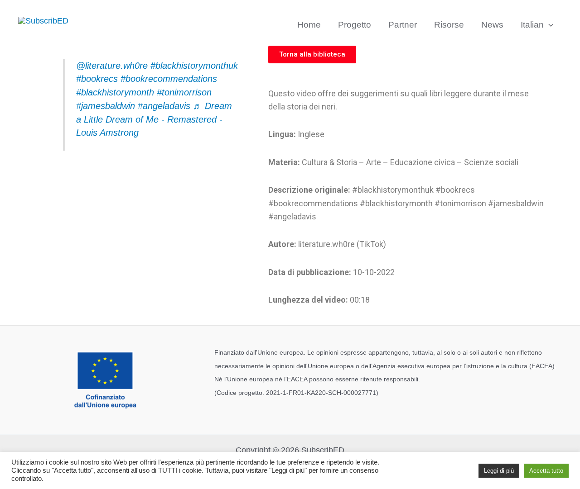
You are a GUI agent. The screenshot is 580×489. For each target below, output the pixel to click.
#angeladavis (164, 106)
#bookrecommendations (169, 79)
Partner (402, 24)
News (492, 24)
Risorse (449, 24)
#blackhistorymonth (115, 92)
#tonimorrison (184, 92)
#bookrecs (97, 79)
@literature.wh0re (112, 66)
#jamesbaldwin (105, 106)
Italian (532, 24)
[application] (548, 25)
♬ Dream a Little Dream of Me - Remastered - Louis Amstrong (154, 119)
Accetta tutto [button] (546, 470)
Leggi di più (499, 470)
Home (309, 24)
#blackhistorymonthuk (194, 66)
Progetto (354, 24)
